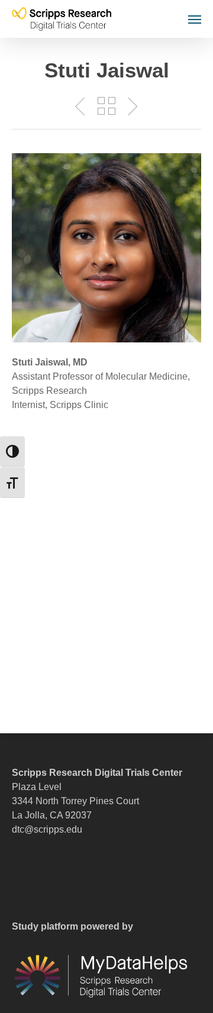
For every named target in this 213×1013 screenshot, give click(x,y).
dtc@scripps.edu (47, 829)
